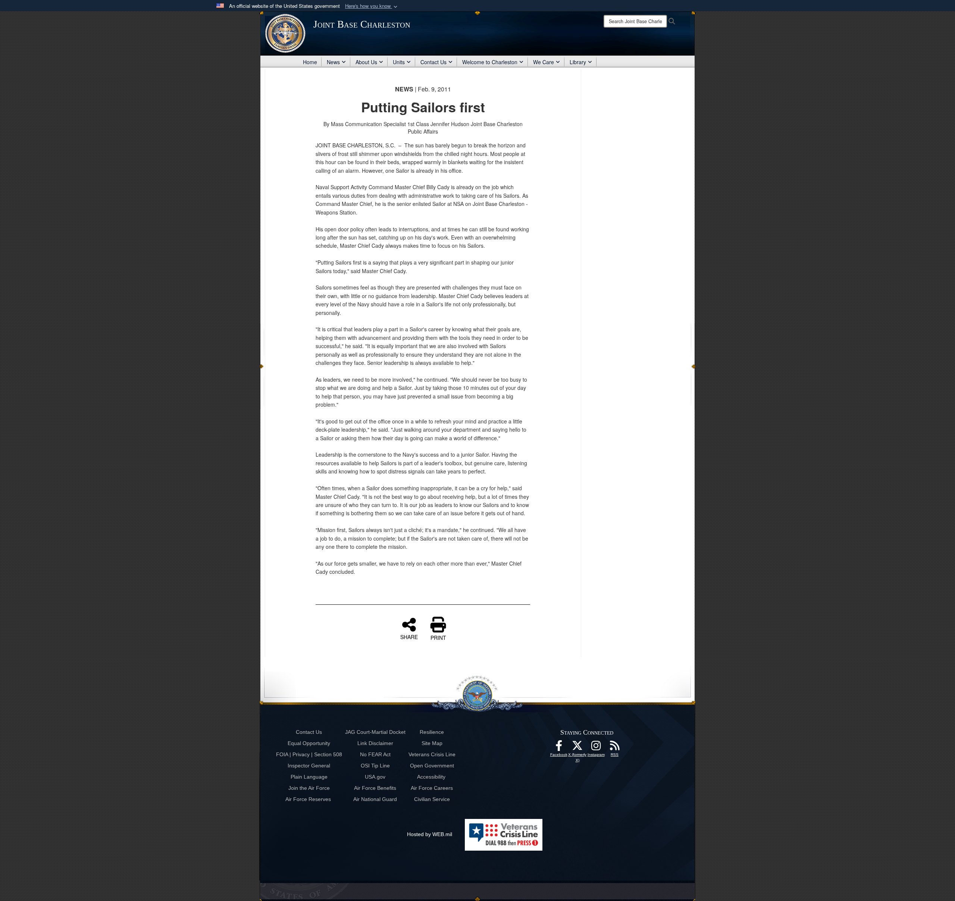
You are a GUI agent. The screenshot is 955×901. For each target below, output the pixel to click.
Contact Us (433, 62)
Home (310, 62)
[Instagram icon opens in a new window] (596, 748)
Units (399, 62)
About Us (366, 62)
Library (578, 62)
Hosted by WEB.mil (429, 834)
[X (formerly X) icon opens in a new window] (577, 748)
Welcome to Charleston (489, 62)
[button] (372, 6)
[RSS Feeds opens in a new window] (614, 748)
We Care (543, 62)
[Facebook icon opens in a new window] (558, 748)
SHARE (409, 636)
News (333, 62)
